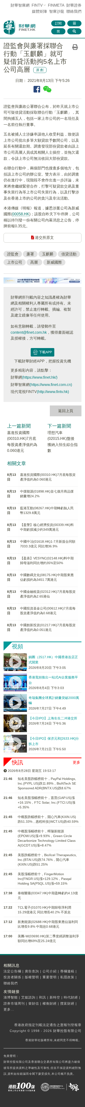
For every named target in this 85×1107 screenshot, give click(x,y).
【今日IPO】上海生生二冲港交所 (53, 718)
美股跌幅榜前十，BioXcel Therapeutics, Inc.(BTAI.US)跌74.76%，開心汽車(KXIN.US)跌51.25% (47, 859)
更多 (76, 762)
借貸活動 (68, 254)
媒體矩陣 (39, 11)
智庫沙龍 (56, 11)
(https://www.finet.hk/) (39, 377)
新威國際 (54, 262)
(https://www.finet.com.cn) (51, 385)
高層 (34, 262)
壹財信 (33, 1003)
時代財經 (71, 997)
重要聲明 (49, 977)
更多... (9, 1009)
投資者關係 (12, 977)
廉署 (30, 254)
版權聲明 (32, 977)
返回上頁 (65, 411)
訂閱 (58, 23)
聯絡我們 (73, 11)
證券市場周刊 (14, 1003)
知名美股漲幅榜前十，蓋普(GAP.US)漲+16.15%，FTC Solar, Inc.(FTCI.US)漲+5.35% (46, 802)
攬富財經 (67, 1003)
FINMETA (56, 5)
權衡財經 (49, 1003)
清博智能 (11, 997)
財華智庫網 (20, 5)
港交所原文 (44, 238)
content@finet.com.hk (29, 332)
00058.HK (20, 214)
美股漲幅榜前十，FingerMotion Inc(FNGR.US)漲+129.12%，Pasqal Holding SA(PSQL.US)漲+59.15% (44, 878)
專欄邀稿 (67, 971)
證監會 (12, 254)
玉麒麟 (47, 254)
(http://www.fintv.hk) (53, 392)
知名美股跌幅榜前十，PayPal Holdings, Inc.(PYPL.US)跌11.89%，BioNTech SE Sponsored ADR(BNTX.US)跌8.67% (47, 783)
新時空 (55, 997)
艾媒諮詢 (28, 997)
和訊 (42, 997)
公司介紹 (49, 971)
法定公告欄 (12, 971)
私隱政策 (67, 977)
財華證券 (73, 5)
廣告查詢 (32, 971)
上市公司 (14, 262)
